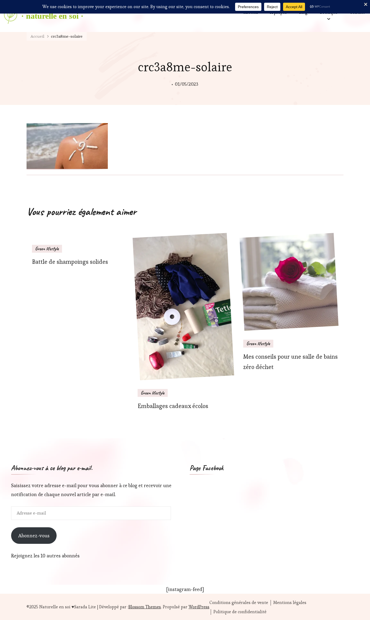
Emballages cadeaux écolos (173, 406)
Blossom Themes (144, 607)
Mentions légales (289, 602)
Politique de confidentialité (240, 612)
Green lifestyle (47, 249)
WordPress (199, 607)
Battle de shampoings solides (70, 261)
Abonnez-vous (34, 535)
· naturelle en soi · (52, 15)
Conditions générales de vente (238, 602)
